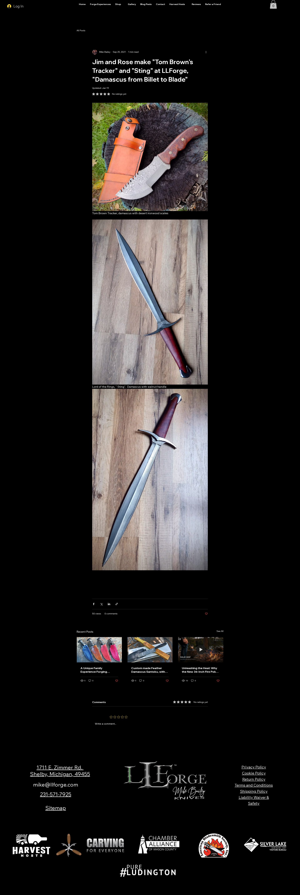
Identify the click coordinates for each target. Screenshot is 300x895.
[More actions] (206, 52)
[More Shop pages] (122, 4)
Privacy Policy (253, 767)
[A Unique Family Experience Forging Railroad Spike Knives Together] (99, 649)
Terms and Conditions (254, 785)
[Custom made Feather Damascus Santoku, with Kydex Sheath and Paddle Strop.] (150, 649)
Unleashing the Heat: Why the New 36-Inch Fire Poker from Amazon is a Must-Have (200, 669)
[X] (166, 818)
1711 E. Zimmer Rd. (60, 767)
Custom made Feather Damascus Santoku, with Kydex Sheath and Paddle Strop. (148, 669)
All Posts (81, 30)
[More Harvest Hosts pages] (186, 4)
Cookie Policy (254, 773)
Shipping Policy (254, 791)
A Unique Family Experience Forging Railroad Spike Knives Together (95, 669)
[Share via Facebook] (93, 604)
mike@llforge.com (55, 784)
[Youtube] (184, 818)
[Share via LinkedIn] (109, 604)
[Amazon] (111, 818)
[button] (273, 4)
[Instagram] (129, 818)
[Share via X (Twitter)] (101, 604)
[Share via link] (116, 604)
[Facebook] (147, 818)
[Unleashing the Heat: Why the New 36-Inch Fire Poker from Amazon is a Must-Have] (200, 649)
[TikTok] (202, 818)
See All (220, 631)
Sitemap (55, 807)
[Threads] (93, 818)
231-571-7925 (55, 794)
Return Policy (253, 779)
